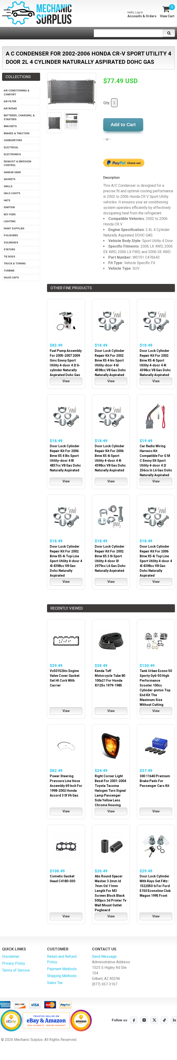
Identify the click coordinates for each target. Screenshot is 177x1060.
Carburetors (13, 140)
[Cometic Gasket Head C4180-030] (66, 846)
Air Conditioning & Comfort (16, 92)
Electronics (12, 154)
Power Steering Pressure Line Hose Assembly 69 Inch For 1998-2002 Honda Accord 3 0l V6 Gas (66, 785)
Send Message (104, 956)
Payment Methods (62, 969)
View (66, 381)
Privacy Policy (13, 963)
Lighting (9, 221)
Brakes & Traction (16, 133)
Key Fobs (10, 214)
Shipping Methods (62, 976)
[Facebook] (134, 1020)
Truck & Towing (15, 263)
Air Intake (10, 108)
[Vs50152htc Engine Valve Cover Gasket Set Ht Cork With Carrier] (66, 641)
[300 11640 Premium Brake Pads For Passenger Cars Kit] (156, 746)
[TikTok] (164, 1020)
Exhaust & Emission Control (17, 163)
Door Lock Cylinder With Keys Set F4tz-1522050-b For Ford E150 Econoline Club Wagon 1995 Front (155, 885)
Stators (9, 249)
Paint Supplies (14, 228)
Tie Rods (9, 256)
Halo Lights (12, 193)
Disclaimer (10, 956)
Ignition (9, 207)
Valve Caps (11, 277)
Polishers (11, 235)
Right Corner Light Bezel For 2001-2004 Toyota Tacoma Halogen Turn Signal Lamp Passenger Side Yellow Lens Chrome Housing (110, 790)
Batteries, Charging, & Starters (19, 117)
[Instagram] (144, 1020)
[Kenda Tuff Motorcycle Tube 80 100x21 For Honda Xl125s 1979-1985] (111, 641)
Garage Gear (12, 172)
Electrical (11, 147)
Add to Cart (123, 124)
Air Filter (10, 101)
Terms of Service (16, 970)
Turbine (9, 270)
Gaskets (9, 179)
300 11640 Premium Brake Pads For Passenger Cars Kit (155, 781)
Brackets (10, 126)
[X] (154, 1020)
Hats (7, 200)
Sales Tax (55, 983)
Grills (8, 186)
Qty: (107, 103)
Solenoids (11, 242)
